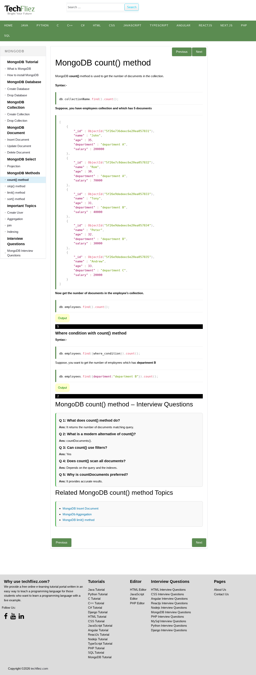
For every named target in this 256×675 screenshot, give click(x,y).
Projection (13, 166)
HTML (97, 25)
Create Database (18, 89)
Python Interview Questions (169, 625)
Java (24, 25)
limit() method (16, 192)
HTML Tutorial (97, 616)
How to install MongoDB (23, 75)
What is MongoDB (19, 68)
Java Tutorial (96, 589)
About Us (220, 589)
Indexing (12, 231)
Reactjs (205, 25)
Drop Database (17, 95)
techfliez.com (39, 668)
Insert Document (18, 139)
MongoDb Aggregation (77, 514)
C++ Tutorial (96, 603)
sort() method (16, 199)
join (9, 225)
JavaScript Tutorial (100, 625)
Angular (183, 25)
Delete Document (18, 152)
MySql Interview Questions (168, 621)
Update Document (19, 146)
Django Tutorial (97, 612)
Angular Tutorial (98, 630)
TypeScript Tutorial (100, 643)
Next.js (226, 25)
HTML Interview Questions (168, 589)
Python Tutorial (97, 594)
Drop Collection (17, 120)
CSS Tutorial (96, 621)
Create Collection (18, 114)
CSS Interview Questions (167, 594)
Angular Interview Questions (169, 598)
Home (8, 25)
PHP (244, 25)
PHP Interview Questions (167, 616)
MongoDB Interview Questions (171, 612)
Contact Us (221, 594)
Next (199, 51)
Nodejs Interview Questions (169, 607)
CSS (112, 25)
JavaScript (132, 25)
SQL (7, 35)
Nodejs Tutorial (97, 639)
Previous (182, 51)
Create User (15, 212)
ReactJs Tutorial (98, 634)
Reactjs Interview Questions (169, 603)
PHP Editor (137, 603)
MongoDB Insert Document (80, 508)
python (43, 25)
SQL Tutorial (96, 652)
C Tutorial (94, 598)
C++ (70, 25)
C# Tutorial (95, 607)
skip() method (16, 186)
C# (83, 25)
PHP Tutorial (96, 648)
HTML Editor (138, 589)
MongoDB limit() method (78, 520)
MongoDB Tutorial (99, 657)
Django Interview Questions (169, 630)
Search (131, 7)
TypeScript (159, 25)
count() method (18, 179)
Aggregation (15, 219)
